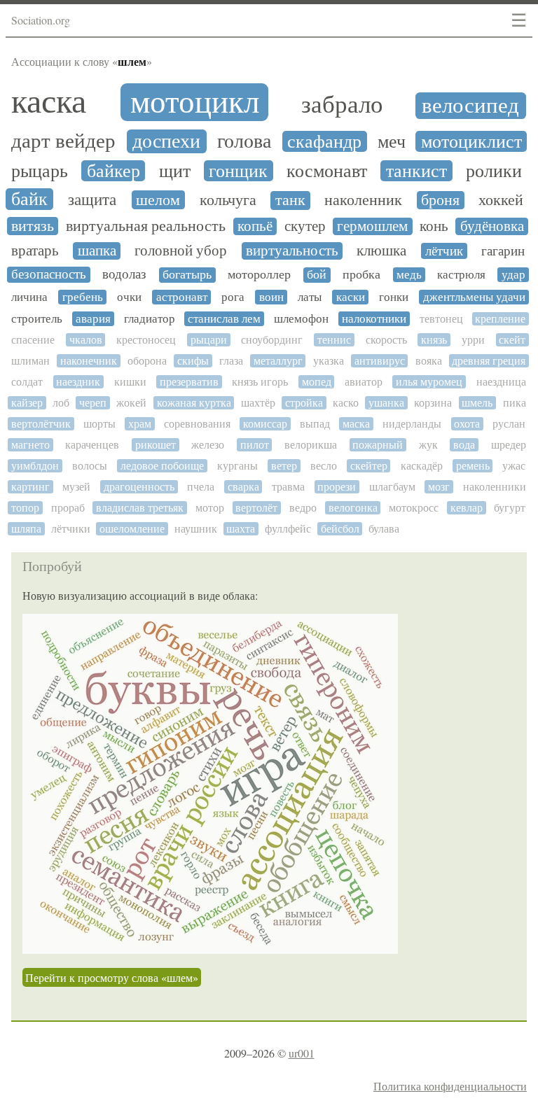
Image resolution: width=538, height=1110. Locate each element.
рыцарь (39, 171)
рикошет (155, 444)
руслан (508, 423)
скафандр (324, 142)
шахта (240, 528)
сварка (243, 486)
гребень (82, 297)
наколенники (494, 486)
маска (356, 423)
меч (392, 142)
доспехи (166, 141)
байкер (113, 171)
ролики (494, 171)
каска (48, 101)
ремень (473, 465)
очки (129, 297)
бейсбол (340, 528)
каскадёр (422, 465)
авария (93, 318)
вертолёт (256, 507)
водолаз (124, 274)
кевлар (466, 507)
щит (175, 171)
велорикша (310, 444)
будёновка (492, 226)
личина (29, 297)
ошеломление (132, 528)
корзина (433, 402)
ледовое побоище (162, 465)
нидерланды (411, 423)
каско (346, 402)
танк (290, 200)
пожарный (377, 444)
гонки (393, 297)
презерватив (189, 381)
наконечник (88, 360)
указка (328, 360)
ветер (284, 465)
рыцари (209, 339)
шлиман (30, 360)
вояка (428, 360)
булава (383, 528)
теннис (334, 339)
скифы (193, 360)
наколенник (363, 200)
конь (434, 226)
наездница (501, 381)
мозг (439, 486)
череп (92, 402)
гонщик (238, 171)
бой (316, 274)
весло (323, 465)
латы (310, 297)
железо (207, 444)
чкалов (85, 339)
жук (428, 444)
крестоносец (146, 339)
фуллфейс (288, 528)
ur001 (302, 1053)
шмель (477, 402)
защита (92, 199)
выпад (315, 423)
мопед (316, 381)
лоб (61, 402)
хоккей (500, 200)
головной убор (180, 251)
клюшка (381, 251)
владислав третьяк (140, 507)
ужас (513, 465)
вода (464, 444)
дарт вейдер (63, 141)
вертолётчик (41, 423)
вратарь (35, 251)
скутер (305, 226)
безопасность (48, 274)
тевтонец (441, 318)
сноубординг (272, 339)
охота (467, 423)
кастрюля (461, 274)
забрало (342, 105)
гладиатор (149, 318)
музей (76, 486)
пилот (254, 444)
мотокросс (414, 507)
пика (514, 402)
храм (139, 423)
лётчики (70, 528)
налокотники (374, 318)
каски (350, 297)
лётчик (444, 251)
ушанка (386, 402)
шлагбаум (392, 486)
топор (25, 507)
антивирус (379, 360)
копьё (255, 226)
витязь (32, 226)
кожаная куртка (194, 402)
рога (232, 297)
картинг (30, 486)
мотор (209, 507)
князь (434, 339)
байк (29, 199)
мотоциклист (471, 142)
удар (513, 274)
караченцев (92, 444)
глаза (231, 360)
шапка (97, 251)
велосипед (470, 105)
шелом (158, 199)
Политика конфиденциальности (450, 1086)
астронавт (181, 297)
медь (409, 274)
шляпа (26, 528)
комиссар (265, 423)
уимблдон (35, 465)
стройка (304, 402)
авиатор (363, 381)
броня (440, 200)
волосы (89, 465)
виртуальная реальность (146, 226)
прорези (336, 486)
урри (473, 339)
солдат (27, 381)
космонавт (327, 171)
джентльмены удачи (474, 297)
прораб (68, 507)
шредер (508, 444)
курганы (237, 465)
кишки (130, 381)
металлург (278, 360)
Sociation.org (40, 20)
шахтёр (258, 402)
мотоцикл (194, 102)
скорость (386, 339)
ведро (303, 507)
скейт (512, 339)
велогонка (353, 507)
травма (288, 486)
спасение (33, 339)
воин (271, 297)
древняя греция (488, 360)
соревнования (197, 423)
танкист (416, 171)
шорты (99, 423)
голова (244, 141)
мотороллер (259, 274)
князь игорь (260, 381)
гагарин (503, 251)
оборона (147, 360)
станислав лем (224, 318)
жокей (131, 402)
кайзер (27, 402)
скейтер (368, 465)
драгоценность (139, 486)
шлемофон (301, 318)
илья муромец (429, 381)
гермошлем (372, 226)
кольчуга (228, 200)
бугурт (509, 507)
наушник (195, 528)
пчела (200, 486)
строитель (36, 318)
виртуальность (292, 251)
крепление (500, 318)
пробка (361, 274)
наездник (78, 381)
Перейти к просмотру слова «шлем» (111, 977)
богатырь (187, 274)
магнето (30, 444)
